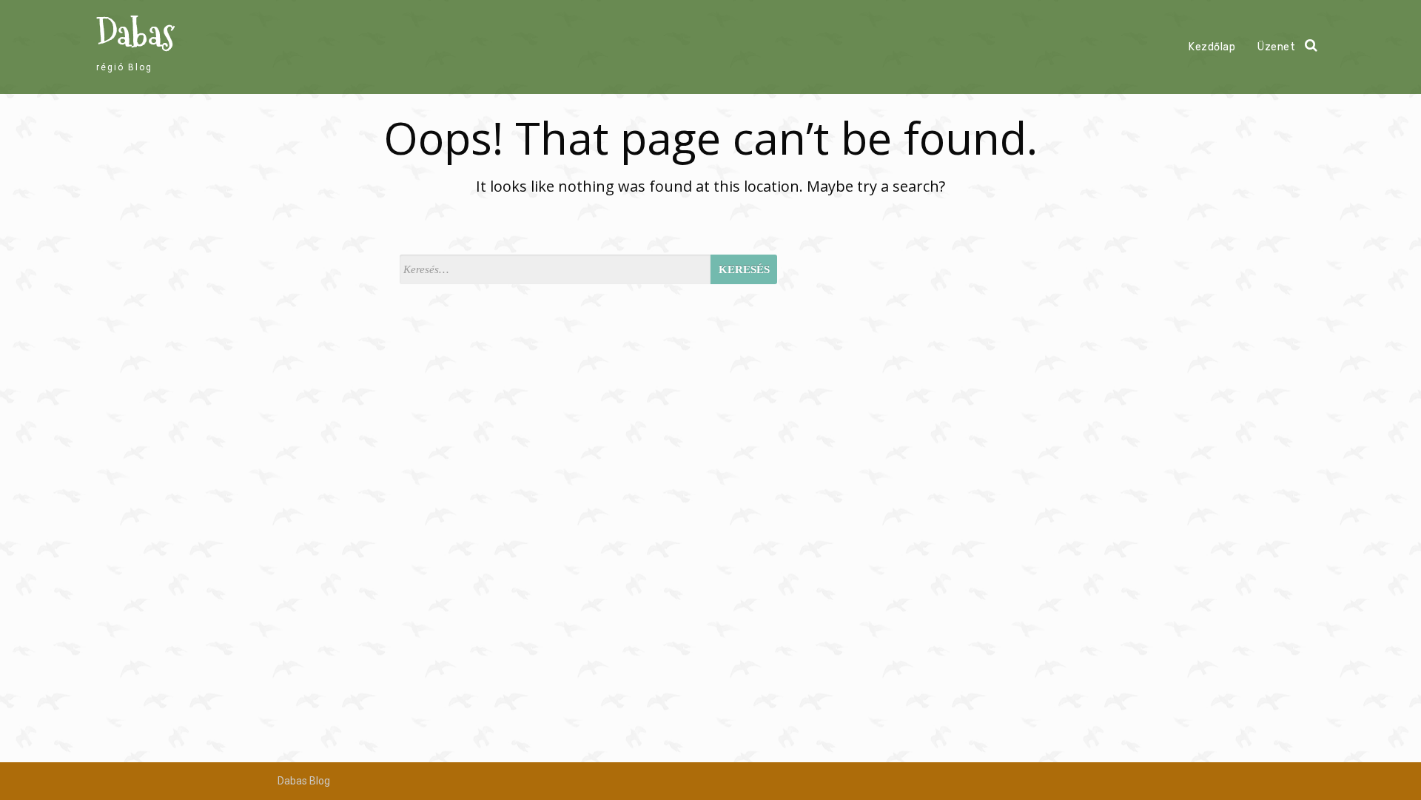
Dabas (135, 33)
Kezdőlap (1212, 47)
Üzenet (1276, 47)
